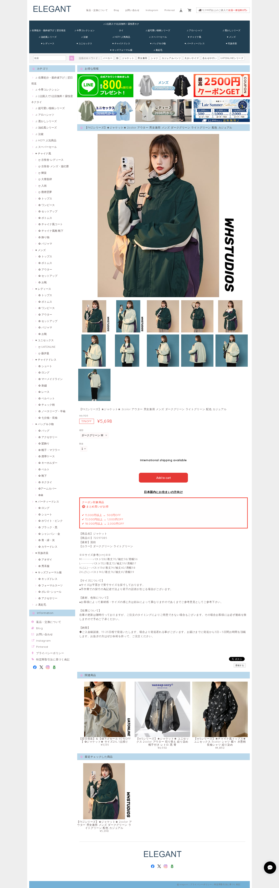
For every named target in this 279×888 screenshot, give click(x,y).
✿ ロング (43, 372)
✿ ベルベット (46, 398)
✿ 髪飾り (43, 443)
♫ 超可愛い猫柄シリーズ (157, 30)
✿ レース (43, 391)
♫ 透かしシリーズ (231, 30)
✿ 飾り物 (43, 237)
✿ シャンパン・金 (49, 533)
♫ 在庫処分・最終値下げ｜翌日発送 (48, 30)
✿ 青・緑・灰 (46, 540)
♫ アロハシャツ (194, 30)
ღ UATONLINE (46, 346)
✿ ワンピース (46, 205)
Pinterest (169, 10)
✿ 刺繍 (42, 385)
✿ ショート (45, 366)
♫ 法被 (84, 36)
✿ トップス (45, 198)
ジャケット (128, 58)
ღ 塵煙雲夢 (45, 192)
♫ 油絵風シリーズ (48, 36)
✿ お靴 (42, 282)
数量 (81, 443)
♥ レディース (47, 43)
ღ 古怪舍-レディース (51, 159)
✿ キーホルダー (47, 462)
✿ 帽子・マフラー (49, 450)
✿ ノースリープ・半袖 (51, 411)
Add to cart (163, 477)
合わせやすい (209, 58)
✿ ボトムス (45, 217)
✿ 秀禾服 (43, 566)
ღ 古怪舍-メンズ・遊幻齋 (53, 166)
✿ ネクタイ (45, 482)
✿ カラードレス (47, 546)
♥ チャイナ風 (194, 36)
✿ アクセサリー (47, 437)
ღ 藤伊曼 (43, 353)
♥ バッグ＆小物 (158, 43)
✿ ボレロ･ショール (49, 591)
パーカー (108, 58)
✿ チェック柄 (46, 404)
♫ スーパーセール (158, 36)
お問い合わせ (132, 10)
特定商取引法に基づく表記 (53, 659)
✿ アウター (45, 269)
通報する (239, 665)
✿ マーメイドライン (50, 379)
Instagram (152, 10)
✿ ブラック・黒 (47, 527)
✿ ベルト (43, 469)
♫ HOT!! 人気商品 (121, 36)
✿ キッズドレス (47, 578)
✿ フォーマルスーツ (50, 585)
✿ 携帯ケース (46, 456)
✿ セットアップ (47, 211)
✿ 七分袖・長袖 (47, 417)
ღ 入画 (42, 185)
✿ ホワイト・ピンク (50, 520)
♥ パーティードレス (195, 43)
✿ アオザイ (45, 559)
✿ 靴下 (42, 475)
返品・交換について (97, 10)
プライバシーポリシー (50, 653)
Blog (116, 10)
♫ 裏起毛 (157, 50)
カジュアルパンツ (171, 58)
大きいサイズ (191, 58)
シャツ (154, 58)
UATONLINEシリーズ (231, 58)
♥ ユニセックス (84, 43)
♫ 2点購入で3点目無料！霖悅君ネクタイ (121, 24)
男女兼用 (142, 58)
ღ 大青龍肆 (45, 179)
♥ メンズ (231, 36)
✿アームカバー (47, 488)
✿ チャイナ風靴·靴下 (50, 230)
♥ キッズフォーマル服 (121, 50)
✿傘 (40, 495)
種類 (81, 430)
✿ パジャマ (45, 243)
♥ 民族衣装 (231, 43)
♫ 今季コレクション (84, 30)
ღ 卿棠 (42, 172)
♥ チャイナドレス (121, 43)
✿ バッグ (43, 430)
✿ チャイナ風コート (50, 224)
